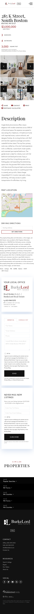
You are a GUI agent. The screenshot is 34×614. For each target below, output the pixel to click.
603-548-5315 (10, 300)
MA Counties (7, 507)
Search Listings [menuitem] (7, 562)
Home (1, 269)
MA (11, 269)
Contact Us (7, 306)
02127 (25, 269)
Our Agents (14, 306)
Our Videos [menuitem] (6, 567)
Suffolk (15, 269)
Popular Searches (9, 481)
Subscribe (14, 437)
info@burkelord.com (8, 548)
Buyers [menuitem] (5, 564)
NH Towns (6, 488)
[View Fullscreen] (4, 203)
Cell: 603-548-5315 (8, 545)
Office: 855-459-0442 (9, 543)
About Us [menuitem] (5, 569)
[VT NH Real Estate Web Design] (17, 592)
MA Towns (6, 501)
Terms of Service (17, 380)
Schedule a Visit (23, 320)
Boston (20, 269)
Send (14, 373)
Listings (7, 269)
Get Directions (17, 232)
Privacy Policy (7, 368)
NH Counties (7, 494)
